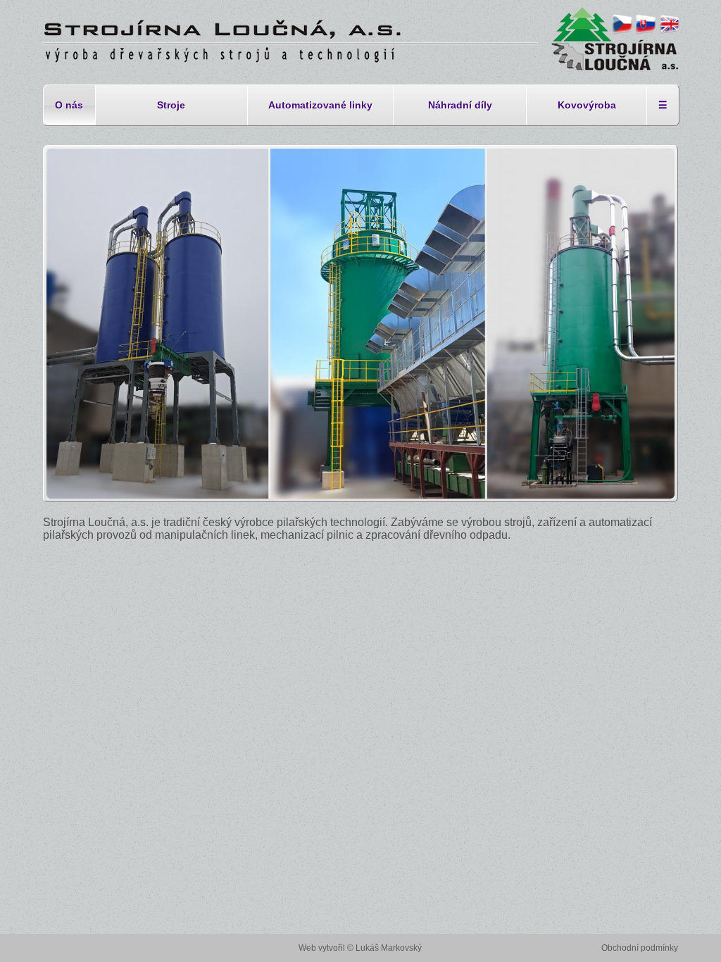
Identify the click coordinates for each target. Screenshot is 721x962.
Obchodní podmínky (639, 948)
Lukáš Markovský (389, 948)
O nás (69, 105)
